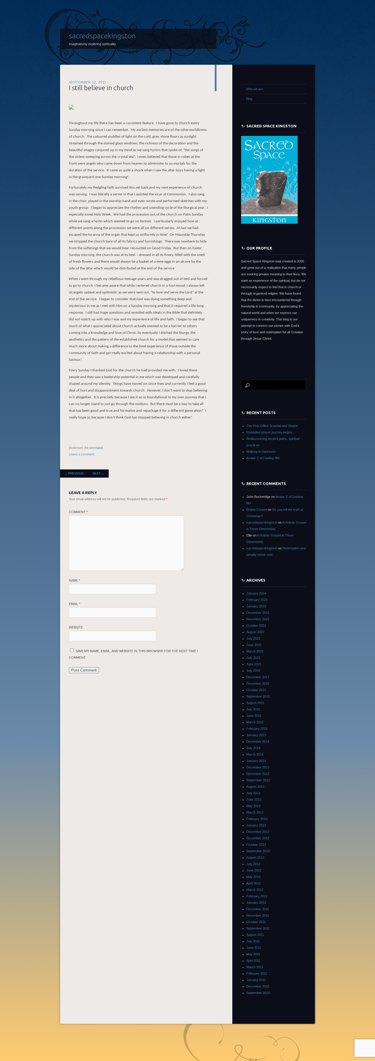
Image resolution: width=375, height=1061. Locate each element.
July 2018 (253, 670)
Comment (78, 512)
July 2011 (253, 941)
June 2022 (253, 645)
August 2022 (255, 632)
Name (74, 580)
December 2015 (257, 683)
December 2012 (257, 831)
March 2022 (254, 651)
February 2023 (256, 600)
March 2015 (254, 722)
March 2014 (254, 754)
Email (74, 604)
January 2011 (256, 980)
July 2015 (253, 709)
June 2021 (253, 664)
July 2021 (253, 658)
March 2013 (254, 812)
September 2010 (258, 993)
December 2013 (257, 767)
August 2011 (255, 935)
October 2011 (256, 922)
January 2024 (256, 593)
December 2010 (257, 986)
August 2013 (255, 786)
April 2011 (253, 960)
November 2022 (257, 619)
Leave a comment (81, 454)
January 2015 (256, 735)
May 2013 (253, 806)
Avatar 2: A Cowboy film (263, 458)
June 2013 (253, 799)
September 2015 (258, 696)
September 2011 (258, 928)
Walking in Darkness (261, 451)
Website (76, 627)
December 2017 (257, 677)
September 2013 (258, 780)
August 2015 (255, 703)
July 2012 (253, 864)
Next (98, 473)
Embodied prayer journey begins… (271, 432)
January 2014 (256, 761)
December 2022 (257, 612)
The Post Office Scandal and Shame (272, 426)
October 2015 (256, 690)
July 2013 (253, 793)
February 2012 (256, 896)
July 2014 (253, 748)
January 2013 (256, 825)
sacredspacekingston (102, 36)
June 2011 (253, 947)
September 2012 (258, 851)
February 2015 (256, 728)
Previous (74, 473)
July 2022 (253, 638)
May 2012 (253, 877)
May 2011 (253, 954)
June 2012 (253, 870)
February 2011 (256, 973)
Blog (249, 98)
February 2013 (256, 819)
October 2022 (256, 625)
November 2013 (257, 773)
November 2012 (257, 838)
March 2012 (254, 889)
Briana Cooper (256, 509)
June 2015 (253, 715)
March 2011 (254, 967)
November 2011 (257, 915)
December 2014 (257, 741)
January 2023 (256, 606)
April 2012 (253, 883)
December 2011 (257, 909)
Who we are (254, 89)
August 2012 (255, 857)
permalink (96, 448)
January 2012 (256, 902)
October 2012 (256, 844)
